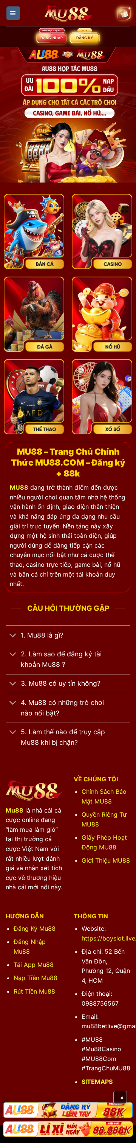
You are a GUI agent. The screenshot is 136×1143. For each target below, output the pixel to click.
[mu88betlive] (68, 13)
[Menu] (13, 13)
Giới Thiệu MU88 (106, 860)
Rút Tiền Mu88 (34, 991)
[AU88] (68, 1110)
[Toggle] (13, 636)
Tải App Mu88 (34, 964)
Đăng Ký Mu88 (35, 928)
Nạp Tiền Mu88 (35, 978)
